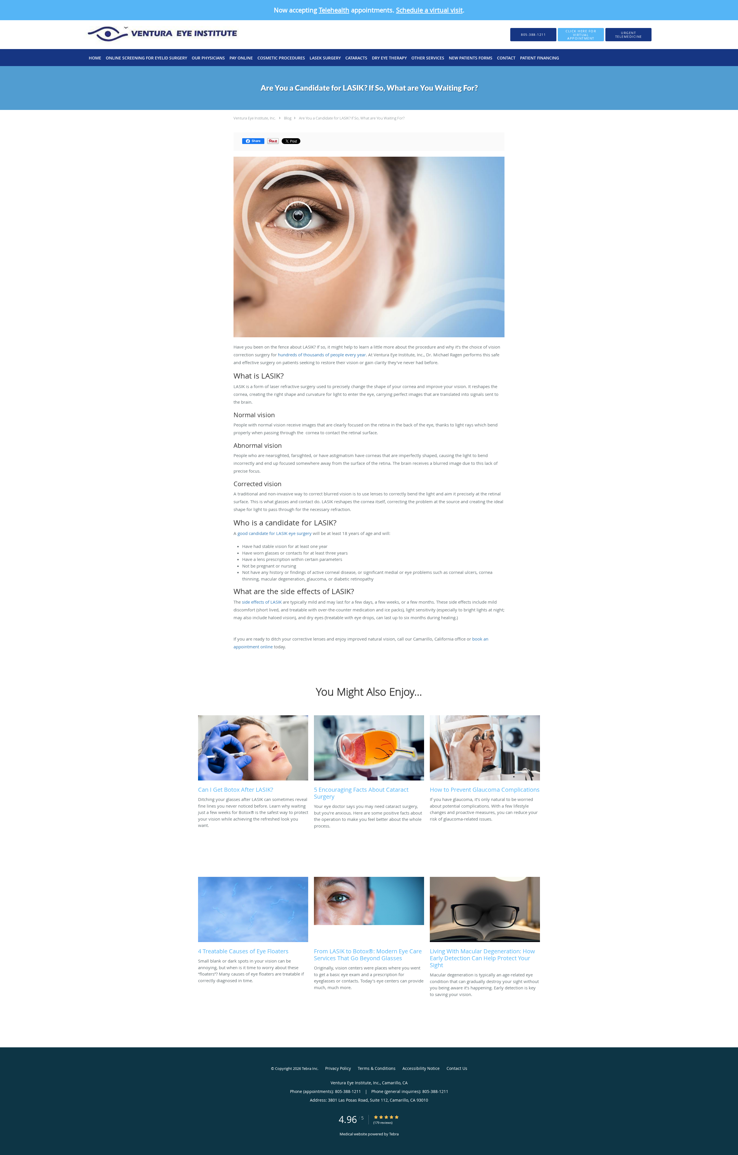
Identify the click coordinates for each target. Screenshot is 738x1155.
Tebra (394, 1134)
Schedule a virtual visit (429, 10)
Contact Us (457, 1068)
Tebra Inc (309, 1068)
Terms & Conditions (377, 1068)
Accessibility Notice (421, 1068)
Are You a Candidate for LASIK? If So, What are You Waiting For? (351, 118)
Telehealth (334, 10)
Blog (287, 118)
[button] (581, 34)
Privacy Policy (338, 1068)
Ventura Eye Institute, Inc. (255, 118)
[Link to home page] (153, 34)
